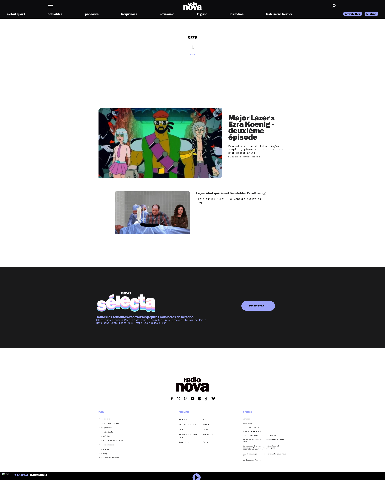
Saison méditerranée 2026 (188, 435)
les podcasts (106, 428)
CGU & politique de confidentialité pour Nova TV (264, 455)
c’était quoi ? (16, 14)
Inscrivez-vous (256, 305)
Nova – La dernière (251, 432)
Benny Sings (184, 442)
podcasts (92, 14)
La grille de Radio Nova (111, 441)
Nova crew (247, 423)
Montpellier (208, 434)
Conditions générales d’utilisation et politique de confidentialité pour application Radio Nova (261, 448)
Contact (246, 419)
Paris (205, 442)
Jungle (206, 424)
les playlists (106, 432)
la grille (202, 14)
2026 (181, 429)
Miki (205, 419)
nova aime (167, 14)
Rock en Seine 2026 (187, 424)
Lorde (205, 429)
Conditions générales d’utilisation (259, 436)
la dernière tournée (279, 14)
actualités (55, 14)
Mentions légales (251, 427)
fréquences (129, 14)
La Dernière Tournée (252, 460)
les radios (236, 14)
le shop (371, 14)
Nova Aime (183, 419)
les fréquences (107, 445)
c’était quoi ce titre (110, 423)
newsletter (352, 14)
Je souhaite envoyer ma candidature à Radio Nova (263, 441)
